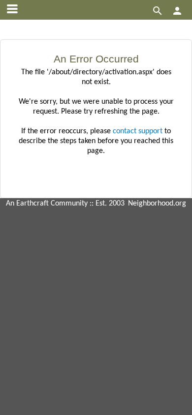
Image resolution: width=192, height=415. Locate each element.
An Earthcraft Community (47, 204)
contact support (137, 131)
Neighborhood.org (157, 204)
